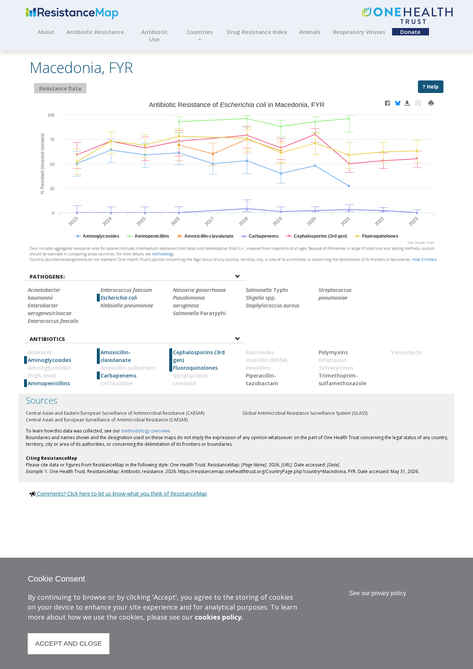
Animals (310, 31)
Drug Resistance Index (257, 31)
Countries (200, 31)
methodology (163, 253)
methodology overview (145, 431)
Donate (410, 31)
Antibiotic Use (154, 35)
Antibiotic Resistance (95, 31)
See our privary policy (377, 593)
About (46, 31)
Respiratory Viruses (359, 31)
